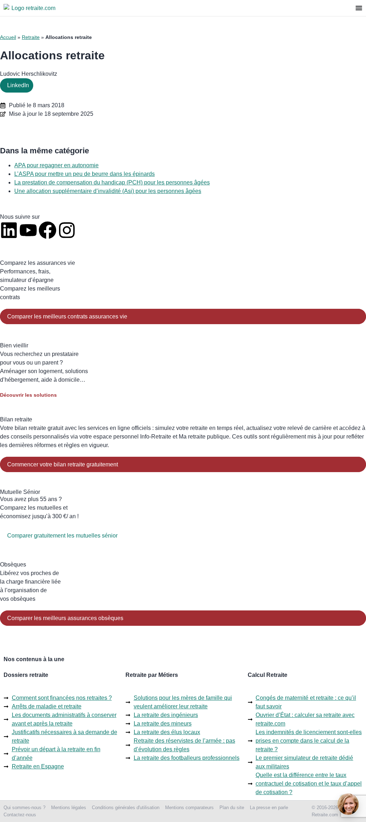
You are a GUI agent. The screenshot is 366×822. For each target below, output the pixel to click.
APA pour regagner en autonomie (56, 165)
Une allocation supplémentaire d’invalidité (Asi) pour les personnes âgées (107, 191)
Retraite (31, 37)
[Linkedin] (9, 230)
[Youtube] (28, 230)
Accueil (8, 37)
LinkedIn (18, 85)
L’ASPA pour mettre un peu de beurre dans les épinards (84, 174)
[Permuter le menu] (358, 7)
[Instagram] (67, 230)
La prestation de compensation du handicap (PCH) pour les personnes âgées (112, 182)
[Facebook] (47, 230)
